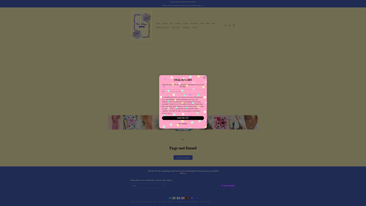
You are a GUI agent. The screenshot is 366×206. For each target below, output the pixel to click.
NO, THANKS (183, 123)
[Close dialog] (204, 77)
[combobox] (165, 92)
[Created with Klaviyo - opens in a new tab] (183, 130)
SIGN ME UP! (183, 118)
